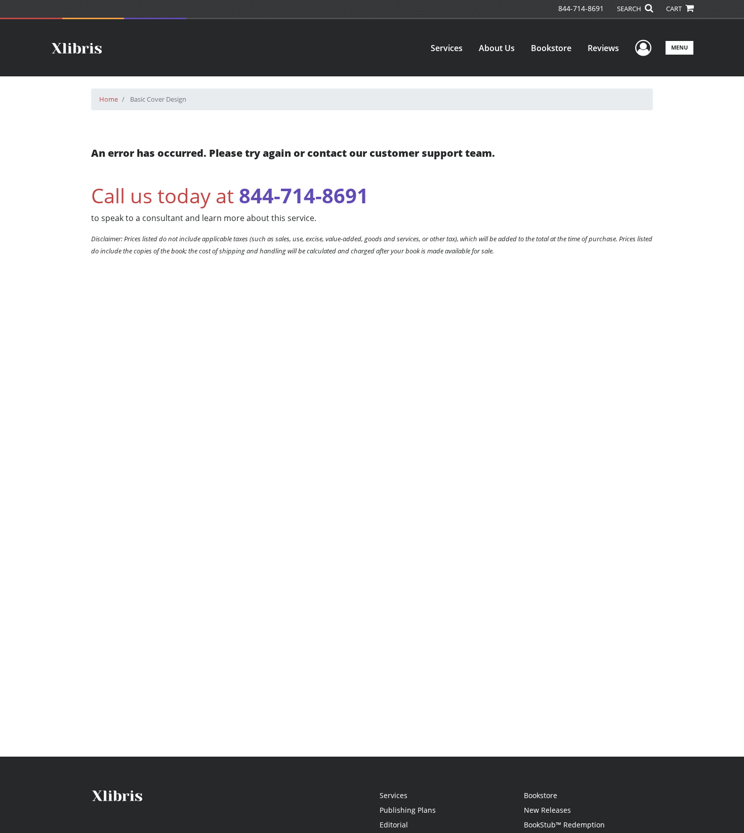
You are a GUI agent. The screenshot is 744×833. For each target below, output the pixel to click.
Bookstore (551, 48)
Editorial (394, 824)
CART (674, 8)
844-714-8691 (581, 8)
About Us (497, 48)
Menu (679, 47)
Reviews (603, 48)
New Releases (547, 810)
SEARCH (630, 8)
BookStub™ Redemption (564, 824)
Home (108, 99)
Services (447, 48)
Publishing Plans (408, 810)
